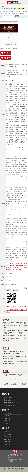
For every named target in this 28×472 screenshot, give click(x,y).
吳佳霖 (12, 80)
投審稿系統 (7, 421)
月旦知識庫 (7, 442)
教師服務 (14, 470)
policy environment (16, 269)
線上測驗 (7, 469)
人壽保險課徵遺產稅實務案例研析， (13, 8)
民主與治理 (9, 11)
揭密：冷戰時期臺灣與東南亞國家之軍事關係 (14, 335)
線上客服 (15, 469)
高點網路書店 (7, 434)
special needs (22, 380)
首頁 (1, 11)
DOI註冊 (6, 423)
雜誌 (4, 11)
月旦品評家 (7, 444)
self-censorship (22, 378)
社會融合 (20, 263)
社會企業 (8, 263)
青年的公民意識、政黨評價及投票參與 (16, 306)
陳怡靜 (5, 375)
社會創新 (14, 263)
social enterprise (19, 265)
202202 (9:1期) (17, 11)
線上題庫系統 (7, 415)
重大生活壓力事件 (15, 384)
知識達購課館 (7, 436)
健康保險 (6, 384)
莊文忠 (8, 80)
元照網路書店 (7, 431)
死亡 (16, 378)
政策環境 (12, 265)
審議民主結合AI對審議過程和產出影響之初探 (14, 323)
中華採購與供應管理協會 (10, 405)
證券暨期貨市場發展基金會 (11, 402)
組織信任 (24, 384)
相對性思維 (20, 375)
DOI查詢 (15, 290)
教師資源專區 (7, 413)
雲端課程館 (7, 418)
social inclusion (17, 267)
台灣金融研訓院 (8, 400)
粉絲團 (22, 469)
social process (12, 374)
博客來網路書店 (8, 439)
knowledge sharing (8, 378)
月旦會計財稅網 (8, 397)
